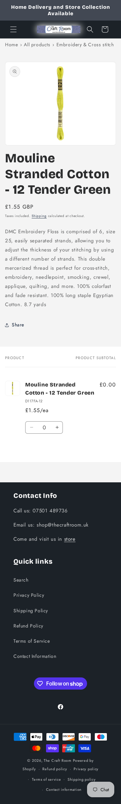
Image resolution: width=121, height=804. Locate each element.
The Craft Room (58, 760)
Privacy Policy (28, 595)
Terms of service (46, 779)
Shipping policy (82, 779)
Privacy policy (86, 769)
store (70, 539)
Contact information (64, 789)
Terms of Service (31, 641)
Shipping (39, 215)
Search (21, 580)
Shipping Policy (30, 610)
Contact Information (34, 656)
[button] (13, 29)
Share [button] (18, 324)
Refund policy (54, 769)
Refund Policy (28, 625)
